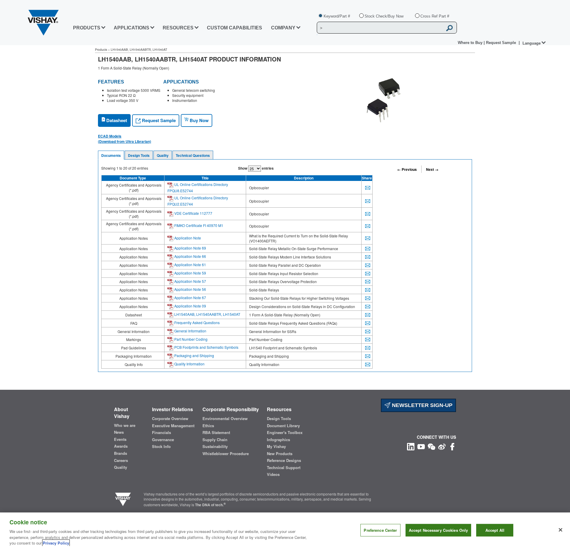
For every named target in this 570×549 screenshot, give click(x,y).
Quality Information (189, 363)
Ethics (208, 425)
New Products (279, 453)
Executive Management (173, 425)
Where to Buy (471, 42)
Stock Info (161, 446)
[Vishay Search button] (449, 28)
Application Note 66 (189, 256)
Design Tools (139, 155)
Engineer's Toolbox (285, 432)
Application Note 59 (189, 272)
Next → (432, 169)
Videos (273, 474)
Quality (163, 155)
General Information (189, 330)
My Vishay (276, 446)
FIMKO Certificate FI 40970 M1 (198, 225)
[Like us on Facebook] (452, 445)
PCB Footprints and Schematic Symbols (205, 347)
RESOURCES (178, 27)
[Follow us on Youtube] (421, 445)
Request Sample (158, 120)
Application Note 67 (189, 297)
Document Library (283, 425)
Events (120, 439)
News (119, 432)
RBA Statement (216, 432)
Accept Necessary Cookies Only (438, 530)
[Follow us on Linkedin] (410, 445)
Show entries (256, 168)
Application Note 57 (189, 281)
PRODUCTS (86, 27)
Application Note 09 (189, 305)
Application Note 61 (189, 264)
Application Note (187, 237)
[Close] (560, 530)
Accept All (494, 530)
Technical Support (283, 467)
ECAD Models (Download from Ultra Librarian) (124, 138)
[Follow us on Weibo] (442, 445)
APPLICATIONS (131, 27)
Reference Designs (284, 460)
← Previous (407, 169)
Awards (121, 446)
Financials (161, 432)
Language (531, 43)
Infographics (278, 439)
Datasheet (116, 120)
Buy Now (199, 120)
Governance (163, 439)
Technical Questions (193, 155)
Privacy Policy (56, 543)
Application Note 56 (189, 289)
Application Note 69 (189, 247)
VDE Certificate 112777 (192, 213)
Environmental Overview (225, 418)
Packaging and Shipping (193, 355)
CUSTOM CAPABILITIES (234, 27)
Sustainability (215, 446)
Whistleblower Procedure (225, 453)
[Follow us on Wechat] (431, 445)
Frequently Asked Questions (196, 322)
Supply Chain (214, 439)
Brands (120, 453)
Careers (121, 460)
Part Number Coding (190, 339)
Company (283, 27)
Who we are (124, 425)
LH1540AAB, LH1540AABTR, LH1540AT (206, 314)
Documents (111, 155)
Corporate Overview (170, 418)
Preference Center (380, 530)
